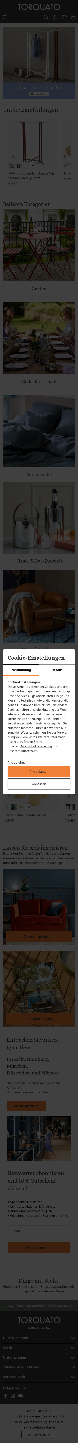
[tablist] (39, 670)
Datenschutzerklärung (36, 746)
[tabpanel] (39, 716)
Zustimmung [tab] (21, 670)
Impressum (29, 751)
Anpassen (39, 784)
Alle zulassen (39, 771)
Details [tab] (57, 670)
